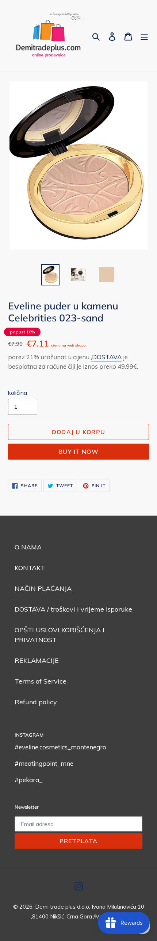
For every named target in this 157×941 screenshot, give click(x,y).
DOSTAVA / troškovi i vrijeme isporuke (73, 609)
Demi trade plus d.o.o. (63, 906)
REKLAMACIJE (37, 660)
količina (17, 392)
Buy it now (78, 451)
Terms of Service (40, 681)
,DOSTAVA (106, 357)
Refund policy (36, 702)
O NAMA (28, 547)
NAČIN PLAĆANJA (43, 588)
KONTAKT (30, 568)
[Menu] (144, 35)
